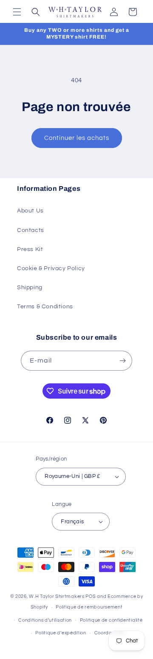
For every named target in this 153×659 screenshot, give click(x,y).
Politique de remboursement (89, 607)
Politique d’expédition (60, 633)
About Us (30, 211)
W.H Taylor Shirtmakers (56, 596)
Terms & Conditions (45, 307)
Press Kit (30, 249)
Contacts (30, 230)
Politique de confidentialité (111, 620)
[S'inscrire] (122, 361)
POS (90, 596)
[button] (17, 12)
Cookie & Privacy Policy (51, 268)
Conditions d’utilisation (45, 620)
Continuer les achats (76, 138)
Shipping (29, 287)
